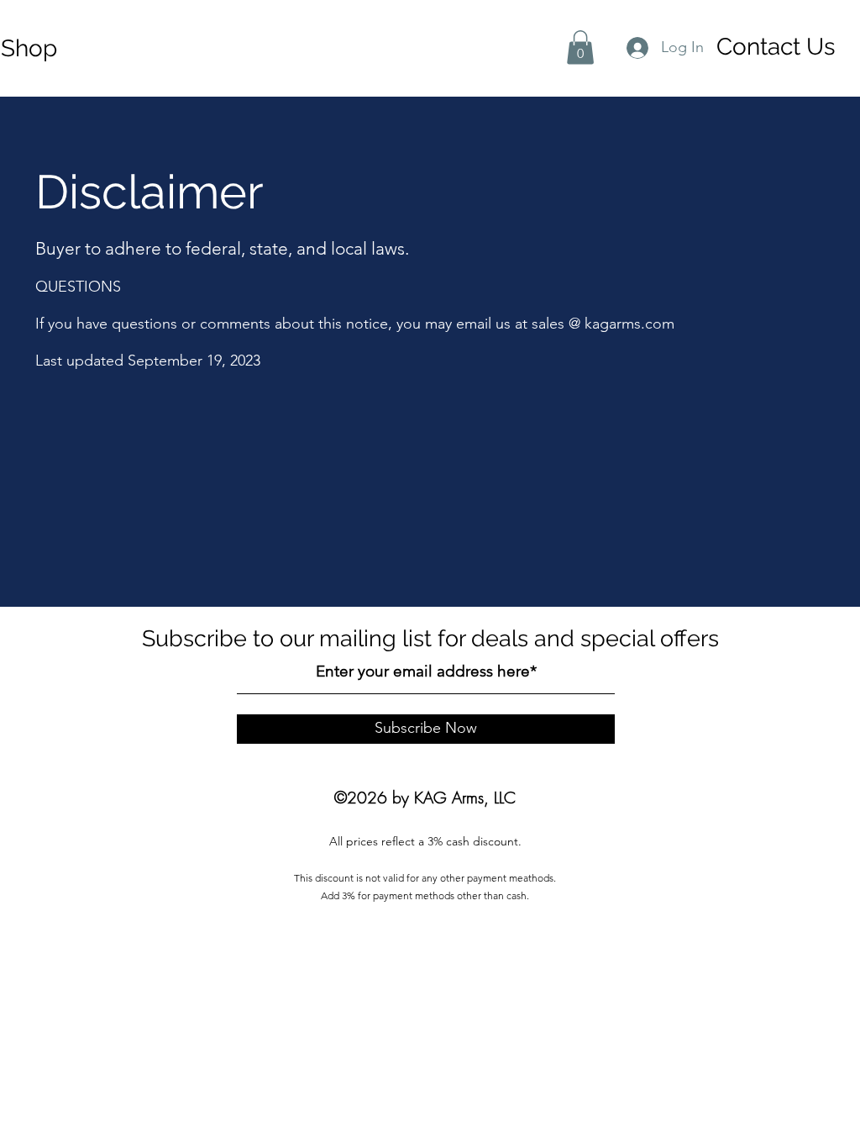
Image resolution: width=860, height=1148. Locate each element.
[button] (580, 47)
